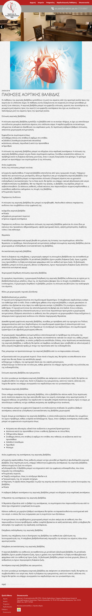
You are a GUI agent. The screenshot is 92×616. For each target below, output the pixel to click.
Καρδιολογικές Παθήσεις (67, 2)
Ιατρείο (41, 2)
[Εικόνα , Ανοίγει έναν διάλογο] (46, 26)
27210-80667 (83, 8)
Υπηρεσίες (50, 2)
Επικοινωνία (84, 2)
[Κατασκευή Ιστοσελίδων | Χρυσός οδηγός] (50, 609)
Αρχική (33, 2)
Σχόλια (87, 91)
